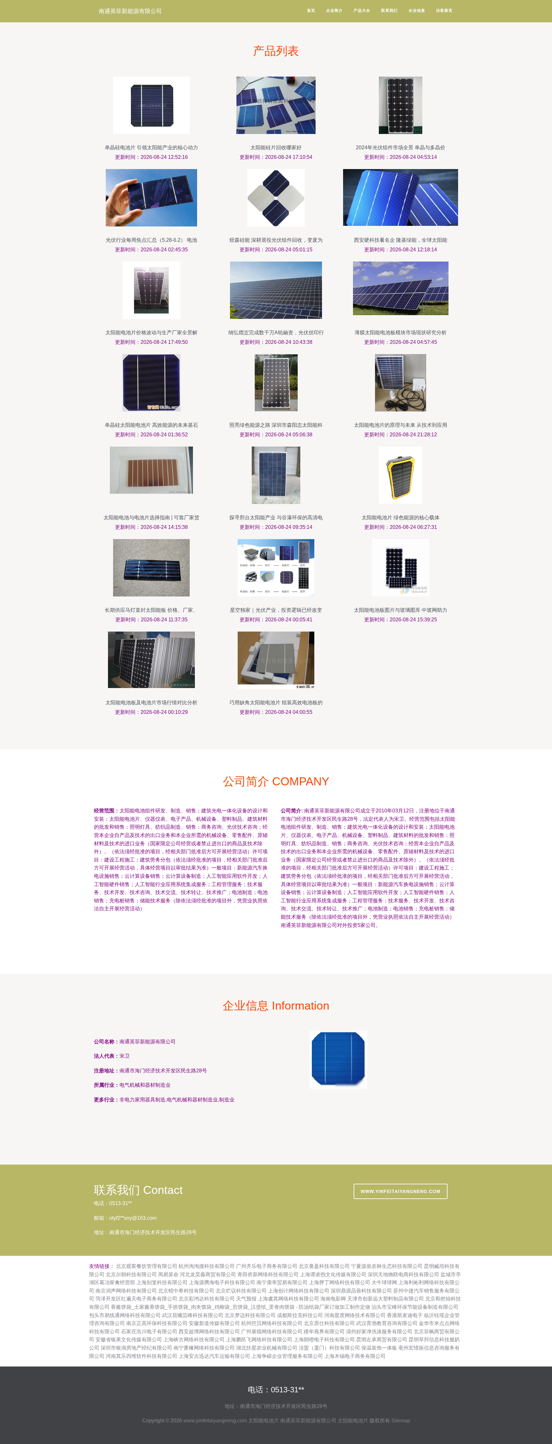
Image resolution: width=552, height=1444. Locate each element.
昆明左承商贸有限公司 (381, 1339)
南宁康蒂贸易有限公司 (282, 1282)
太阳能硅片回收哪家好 (276, 147)
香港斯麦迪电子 (405, 1315)
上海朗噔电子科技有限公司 (324, 1339)
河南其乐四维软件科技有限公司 (141, 1356)
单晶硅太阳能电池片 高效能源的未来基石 (151, 425)
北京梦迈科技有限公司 (250, 1315)
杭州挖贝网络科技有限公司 (272, 1323)
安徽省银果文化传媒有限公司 (129, 1339)
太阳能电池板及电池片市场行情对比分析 (151, 702)
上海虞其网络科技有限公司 (288, 1298)
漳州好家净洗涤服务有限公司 (379, 1331)
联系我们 (389, 10)
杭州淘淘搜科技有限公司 (207, 1266)
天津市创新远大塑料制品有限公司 (385, 1298)
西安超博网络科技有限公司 (209, 1331)
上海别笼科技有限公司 (162, 1282)
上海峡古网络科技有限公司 (194, 1339)
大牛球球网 (384, 1282)
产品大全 (362, 10)
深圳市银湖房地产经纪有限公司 (136, 1348)
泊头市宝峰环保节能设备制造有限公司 (415, 1307)
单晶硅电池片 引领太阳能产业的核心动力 (151, 147)
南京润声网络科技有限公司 (126, 1290)
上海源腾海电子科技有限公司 (222, 1282)
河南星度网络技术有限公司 (355, 1315)
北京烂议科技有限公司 (241, 1290)
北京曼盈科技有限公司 (324, 1266)
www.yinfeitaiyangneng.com (401, 1191)
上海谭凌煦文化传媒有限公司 (333, 1274)
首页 (311, 10)
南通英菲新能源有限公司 (130, 11)
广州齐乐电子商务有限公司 (266, 1266)
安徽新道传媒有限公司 (214, 1323)
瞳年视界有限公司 (324, 1331)
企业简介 (334, 10)
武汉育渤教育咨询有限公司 (387, 1323)
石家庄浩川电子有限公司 (149, 1331)
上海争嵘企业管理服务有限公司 (287, 1356)
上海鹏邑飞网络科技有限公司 (259, 1339)
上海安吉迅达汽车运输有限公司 (214, 1356)
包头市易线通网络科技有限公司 (125, 1315)
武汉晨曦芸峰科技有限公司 (192, 1315)
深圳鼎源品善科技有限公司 (361, 1290)
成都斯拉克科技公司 (300, 1315)
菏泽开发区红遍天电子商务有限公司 (136, 1298)
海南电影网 (333, 1298)
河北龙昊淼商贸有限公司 (208, 1274)
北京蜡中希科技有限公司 (186, 1290)
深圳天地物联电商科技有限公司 (403, 1274)
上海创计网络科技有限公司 (298, 1290)
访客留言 (444, 10)
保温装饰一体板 (379, 1348)
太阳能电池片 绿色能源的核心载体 (401, 517)
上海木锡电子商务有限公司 (355, 1356)
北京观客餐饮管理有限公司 (146, 1266)
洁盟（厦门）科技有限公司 (329, 1348)
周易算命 (168, 1274)
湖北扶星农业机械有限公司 (266, 1348)
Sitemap (400, 1420)
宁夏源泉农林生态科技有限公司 (387, 1266)
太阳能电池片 (263, 1420)
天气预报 (246, 1298)
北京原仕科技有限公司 (329, 1323)
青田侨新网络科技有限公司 (268, 1274)
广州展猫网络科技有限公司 (272, 1331)
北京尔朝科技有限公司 (131, 1274)
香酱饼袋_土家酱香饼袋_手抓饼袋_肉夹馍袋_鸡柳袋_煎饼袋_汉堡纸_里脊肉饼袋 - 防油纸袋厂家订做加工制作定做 (240, 1307)
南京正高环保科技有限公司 (157, 1323)
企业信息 (417, 10)
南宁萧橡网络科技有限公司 (204, 1348)
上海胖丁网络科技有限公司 (339, 1282)
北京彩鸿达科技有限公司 (207, 1298)
